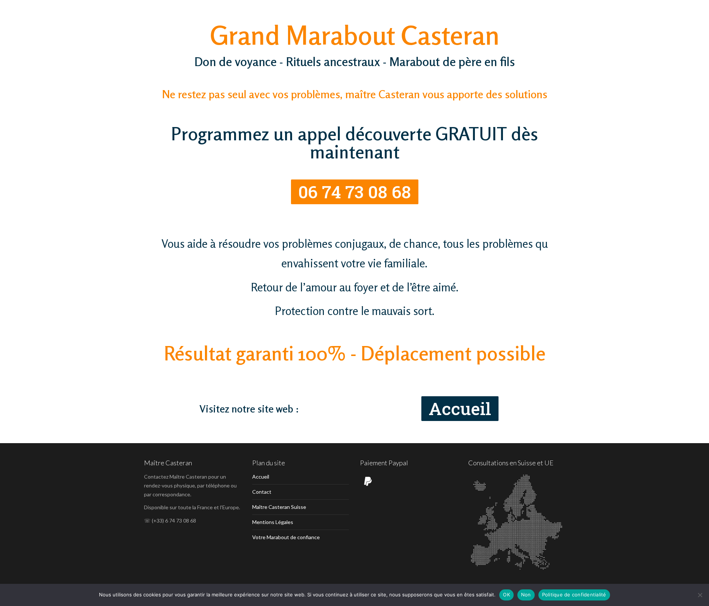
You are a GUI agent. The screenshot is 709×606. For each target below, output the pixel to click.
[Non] (699, 595)
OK (506, 595)
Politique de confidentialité (574, 595)
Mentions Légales (272, 522)
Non (526, 595)
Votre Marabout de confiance (286, 537)
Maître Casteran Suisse (279, 507)
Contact (261, 492)
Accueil (260, 476)
